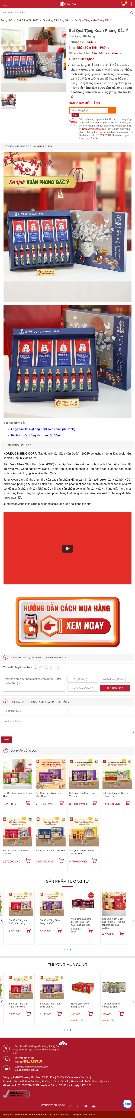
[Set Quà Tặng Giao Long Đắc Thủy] (51, 774)
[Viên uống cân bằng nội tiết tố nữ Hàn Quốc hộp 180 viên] (83, 904)
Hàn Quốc (87, 59)
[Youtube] (94, 1106)
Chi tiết (94, 138)
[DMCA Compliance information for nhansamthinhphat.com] (16, 1097)
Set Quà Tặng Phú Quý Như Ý (50, 852)
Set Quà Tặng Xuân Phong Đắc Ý (93, 20)
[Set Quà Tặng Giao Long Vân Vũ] (84, 774)
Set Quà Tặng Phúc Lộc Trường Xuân (81, 852)
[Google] (70, 1106)
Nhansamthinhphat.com (94, 129)
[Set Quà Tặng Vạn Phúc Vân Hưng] (17, 831)
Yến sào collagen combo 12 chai (111, 1005)
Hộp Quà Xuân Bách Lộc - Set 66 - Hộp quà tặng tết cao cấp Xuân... (113, 923)
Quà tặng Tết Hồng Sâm (56, 20)
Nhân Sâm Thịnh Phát (91, 47)
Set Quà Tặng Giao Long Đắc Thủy (48, 794)
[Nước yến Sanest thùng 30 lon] (83, 987)
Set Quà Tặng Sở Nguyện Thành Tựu (115, 794)
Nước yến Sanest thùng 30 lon (80, 1005)
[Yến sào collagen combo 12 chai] (114, 987)
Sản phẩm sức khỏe (105, 53)
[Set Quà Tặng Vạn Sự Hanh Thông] (17, 774)
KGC (90, 41)
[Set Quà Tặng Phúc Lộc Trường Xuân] (84, 831)
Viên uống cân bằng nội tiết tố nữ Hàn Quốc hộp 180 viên (81, 922)
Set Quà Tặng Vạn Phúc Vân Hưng (15, 852)
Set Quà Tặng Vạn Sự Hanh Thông (17, 794)
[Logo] (67, 3)
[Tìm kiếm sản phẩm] (131, 12)
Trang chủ (6, 20)
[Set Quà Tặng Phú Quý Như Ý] (51, 831)
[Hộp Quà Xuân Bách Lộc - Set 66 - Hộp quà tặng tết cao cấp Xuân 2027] (114, 904)
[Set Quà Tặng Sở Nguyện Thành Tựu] (117, 774)
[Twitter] (86, 1106)
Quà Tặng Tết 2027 (27, 20)
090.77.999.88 (107, 135)
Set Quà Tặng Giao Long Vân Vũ (82, 794)
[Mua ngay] (28, 803)
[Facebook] (78, 1106)
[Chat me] (127, 1104)
